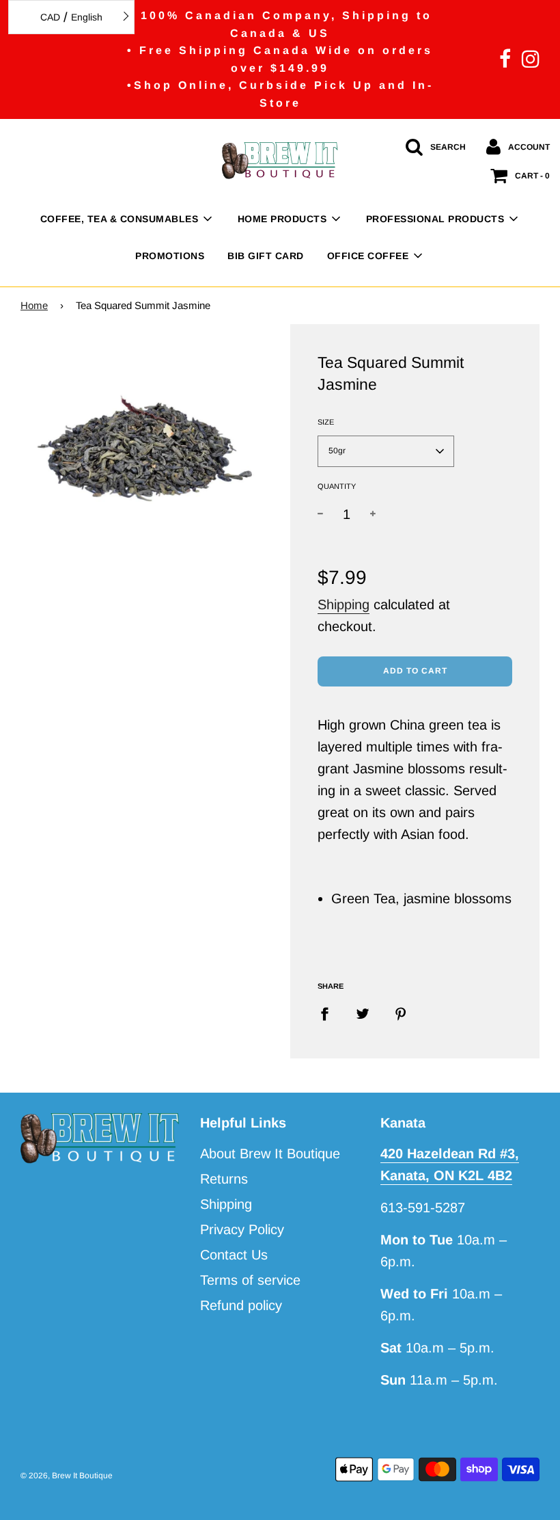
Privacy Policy (242, 1229)
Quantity (337, 486)
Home (34, 305)
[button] (386, 451)
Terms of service (250, 1280)
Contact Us (234, 1254)
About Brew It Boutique (270, 1153)
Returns (224, 1178)
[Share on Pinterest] (401, 1013)
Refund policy (241, 1305)
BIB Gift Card (265, 255)
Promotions (169, 255)
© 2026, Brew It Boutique (66, 1475)
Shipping (343, 604)
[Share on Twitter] (363, 1013)
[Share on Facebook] (329, 1013)
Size (326, 422)
